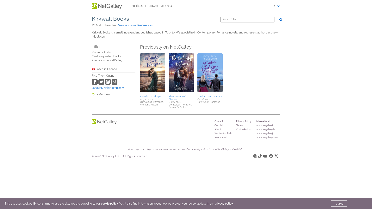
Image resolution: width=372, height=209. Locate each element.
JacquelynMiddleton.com (108, 87)
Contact (218, 121)
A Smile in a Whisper (151, 96)
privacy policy (224, 203)
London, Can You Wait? (209, 96)
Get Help (219, 125)
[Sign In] (276, 6)
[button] (93, 25)
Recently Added (102, 52)
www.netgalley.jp (265, 133)
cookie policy (109, 203)
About (217, 129)
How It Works (221, 137)
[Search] (280, 19)
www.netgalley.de (265, 129)
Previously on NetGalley (107, 60)
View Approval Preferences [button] (135, 25)
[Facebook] (271, 156)
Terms (239, 125)
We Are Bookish (223, 133)
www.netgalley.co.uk (267, 137)
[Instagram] (255, 156)
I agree (339, 203)
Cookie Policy (243, 129)
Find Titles (136, 5)
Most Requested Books (106, 56)
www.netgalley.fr (265, 125)
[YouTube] (265, 156)
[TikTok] (260, 156)
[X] (276, 156)
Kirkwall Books (110, 19)
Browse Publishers (160, 5)
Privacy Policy (243, 121)
